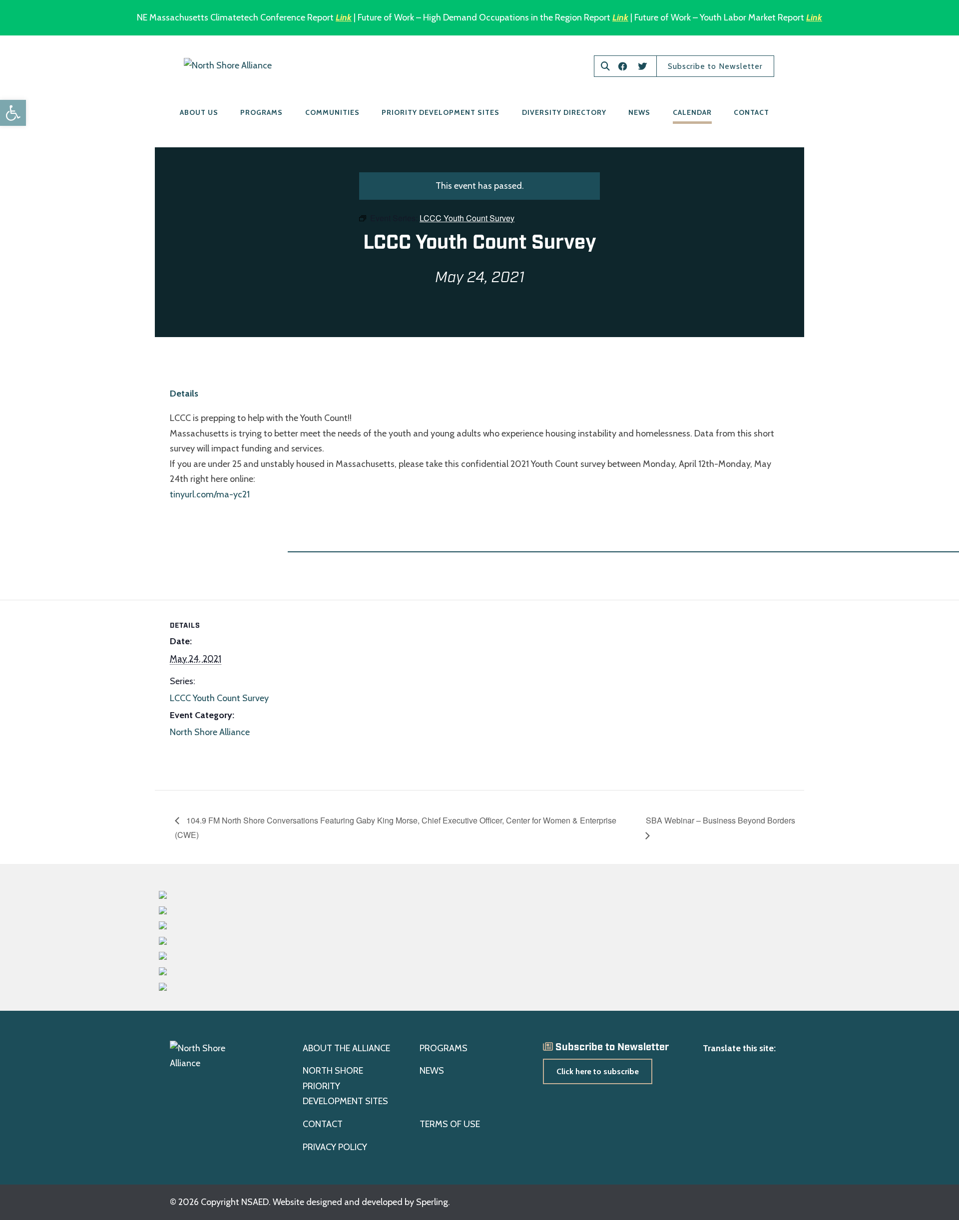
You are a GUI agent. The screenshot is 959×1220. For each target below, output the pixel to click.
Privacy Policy (335, 1147)
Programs (261, 112)
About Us (199, 112)
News (639, 112)
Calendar (692, 112)
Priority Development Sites (440, 112)
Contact (751, 112)
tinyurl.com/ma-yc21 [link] (210, 494)
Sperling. (433, 1202)
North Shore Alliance (210, 732)
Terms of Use (450, 1124)
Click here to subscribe (597, 1071)
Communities (332, 112)
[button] (13, 113)
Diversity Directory (564, 112)
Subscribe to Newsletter (715, 66)
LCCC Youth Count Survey (219, 698)
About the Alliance (346, 1048)
